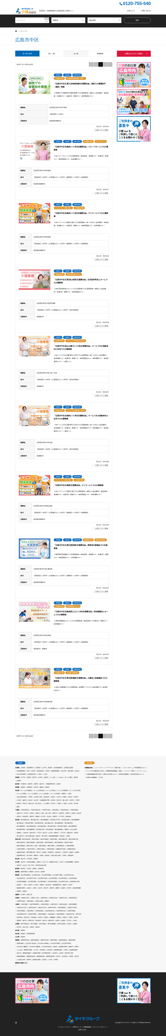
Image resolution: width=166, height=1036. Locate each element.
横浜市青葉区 (45, 839)
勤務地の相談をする (21, 963)
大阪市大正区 (42, 907)
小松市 (61, 862)
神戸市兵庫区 (62, 924)
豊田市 (52, 888)
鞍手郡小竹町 (69, 953)
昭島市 (67, 829)
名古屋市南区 (42, 881)
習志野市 (25, 816)
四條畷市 (52, 917)
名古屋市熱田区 (25, 875)
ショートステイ (99, 767)
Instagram (16, 1022)
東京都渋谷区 (39, 823)
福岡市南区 (20, 943)
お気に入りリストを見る (134, 53)
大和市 (64, 855)
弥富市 (25, 891)
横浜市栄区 (40, 842)
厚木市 (39, 852)
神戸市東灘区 (52, 924)
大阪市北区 (53, 904)
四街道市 (68, 816)
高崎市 (42, 787)
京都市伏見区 (21, 901)
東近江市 (29, 894)
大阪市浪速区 (21, 911)
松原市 (58, 920)
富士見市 (38, 803)
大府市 (36, 885)
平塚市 (42, 855)
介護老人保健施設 (91, 777)
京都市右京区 (25, 898)
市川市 (26, 813)
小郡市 (66, 950)
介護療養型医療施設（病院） (114, 771)
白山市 (25, 865)
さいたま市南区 (55, 793)
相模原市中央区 (61, 849)
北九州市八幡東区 (22, 946)
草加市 (53, 800)
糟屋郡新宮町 (41, 956)
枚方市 (45, 920)
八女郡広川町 (21, 959)
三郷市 (59, 803)
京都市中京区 (63, 898)
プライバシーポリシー (99, 1027)
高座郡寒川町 (21, 855)
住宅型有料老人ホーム (137, 774)
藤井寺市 (51, 920)
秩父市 (59, 800)
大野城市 (42, 950)
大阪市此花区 (63, 904)
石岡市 (29, 777)
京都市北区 (44, 898)
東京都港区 (49, 829)
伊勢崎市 (29, 787)
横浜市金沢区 (21, 842)
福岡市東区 (72, 940)
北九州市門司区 (66, 943)
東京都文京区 (41, 829)
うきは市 (19, 950)
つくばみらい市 (61, 777)
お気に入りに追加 (101, 130)
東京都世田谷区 (31, 826)
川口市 (59, 797)
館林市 (47, 787)
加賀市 (39, 862)
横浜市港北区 (26, 839)
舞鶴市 (47, 901)
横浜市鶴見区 (59, 842)
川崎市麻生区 (60, 846)
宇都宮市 (23, 784)
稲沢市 (30, 885)
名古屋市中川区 (31, 878)
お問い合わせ (146, 11)
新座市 (19, 803)
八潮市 (65, 803)
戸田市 (78, 800)
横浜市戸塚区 (69, 842)
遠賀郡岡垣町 (58, 950)
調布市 (56, 833)
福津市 (29, 959)
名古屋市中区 (21, 878)
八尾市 (75, 920)
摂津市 (59, 917)
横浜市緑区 (42, 846)
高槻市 (19, 920)
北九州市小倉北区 (30, 943)
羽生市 (25, 803)
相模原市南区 (21, 852)
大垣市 (29, 868)
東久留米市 (20, 836)
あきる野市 (73, 829)
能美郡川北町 (53, 862)
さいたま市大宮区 (75, 790)
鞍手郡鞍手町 (46, 953)
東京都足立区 (35, 820)
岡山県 (17, 933)
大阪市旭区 (24, 904)
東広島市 (71, 771)
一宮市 (25, 885)
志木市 (36, 800)
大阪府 (17, 904)
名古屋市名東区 (52, 881)
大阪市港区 (51, 914)
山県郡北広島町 (68, 767)
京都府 (17, 898)
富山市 (23, 859)
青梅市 (19, 833)
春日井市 (48, 885)
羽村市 (76, 833)
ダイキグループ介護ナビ (130, 1022)
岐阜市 (23, 868)
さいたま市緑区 (44, 793)
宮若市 (44, 959)
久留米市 (55, 953)
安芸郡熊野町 (21, 771)
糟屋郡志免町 (31, 956)
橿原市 (23, 930)
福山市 (77, 771)
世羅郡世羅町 (55, 771)
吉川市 (70, 803)
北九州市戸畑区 (55, 943)
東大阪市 (38, 920)
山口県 (17, 937)
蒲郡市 (65, 885)
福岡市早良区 (25, 940)
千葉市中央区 (46, 810)
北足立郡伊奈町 (21, 797)
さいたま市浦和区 (62, 790)
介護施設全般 (88, 767)
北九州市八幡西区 (34, 946)
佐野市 (36, 784)
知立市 (40, 888)
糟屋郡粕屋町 (27, 953)
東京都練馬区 (31, 829)
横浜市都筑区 (21, 846)
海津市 (35, 868)
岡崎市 (42, 885)
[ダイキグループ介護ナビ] (83, 1022)
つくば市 (52, 777)
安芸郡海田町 (58, 767)
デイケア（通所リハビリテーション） (136, 771)
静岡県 (17, 872)
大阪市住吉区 (32, 907)
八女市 (50, 959)
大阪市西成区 (39, 911)
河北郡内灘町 (31, 862)
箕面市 (63, 920)
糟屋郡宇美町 (28, 950)
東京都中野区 (21, 829)
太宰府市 (64, 956)
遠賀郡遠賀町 (73, 950)
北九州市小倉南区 (43, 943)
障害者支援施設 (124, 774)
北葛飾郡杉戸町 (44, 800)
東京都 (17, 820)
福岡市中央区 (45, 940)
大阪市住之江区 (21, 907)
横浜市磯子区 (63, 839)
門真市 (46, 917)
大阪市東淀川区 (21, 914)
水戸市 (23, 777)
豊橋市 (58, 888)
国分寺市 (32, 833)
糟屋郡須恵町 (50, 956)
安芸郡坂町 (40, 771)
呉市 (28, 771)
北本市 (70, 797)
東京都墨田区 (21, 826)
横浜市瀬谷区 (49, 842)
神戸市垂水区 (25, 924)
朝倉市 (55, 946)
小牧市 (35, 888)
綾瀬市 (44, 852)
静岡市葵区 (24, 872)
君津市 (68, 813)
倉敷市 (23, 933)
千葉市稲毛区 (25, 810)
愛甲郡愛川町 (31, 852)
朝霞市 (64, 793)
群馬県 (17, 787)
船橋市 (38, 816)
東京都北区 (20, 823)
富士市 (37, 872)
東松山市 (31, 803)
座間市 (77, 852)
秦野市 (36, 855)
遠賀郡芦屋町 (63, 946)
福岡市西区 (53, 940)
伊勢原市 (51, 852)
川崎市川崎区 (41, 849)
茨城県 (17, 777)
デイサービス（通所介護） (113, 767)
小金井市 (25, 833)
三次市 (45, 774)
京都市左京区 (53, 898)
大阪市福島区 (42, 914)
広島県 (17, 767)
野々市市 (31, 865)
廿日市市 (63, 771)
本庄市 (53, 803)
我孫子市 (19, 813)
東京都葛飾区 (75, 820)
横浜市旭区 (35, 839)
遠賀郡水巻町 (37, 959)
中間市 (71, 956)
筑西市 (46, 777)
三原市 (39, 774)
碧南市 (19, 891)
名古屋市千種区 (58, 875)
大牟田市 (49, 950)
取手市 (35, 777)
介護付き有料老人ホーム (110, 774)
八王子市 (62, 833)
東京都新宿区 (59, 823)
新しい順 (51, 53)
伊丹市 (19, 927)
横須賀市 (71, 855)
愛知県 (17, 875)
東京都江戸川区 (55, 820)
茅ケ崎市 (29, 855)
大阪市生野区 (45, 904)
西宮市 (38, 927)
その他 (101, 777)
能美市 (77, 862)
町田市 (62, 836)
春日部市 (46, 797)
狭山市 (30, 800)
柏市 (42, 813)
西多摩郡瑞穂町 (53, 836)
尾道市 (50, 767)
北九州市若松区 (46, 946)
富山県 (17, 859)
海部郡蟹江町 (57, 885)
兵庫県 (17, 924)
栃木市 (42, 784)
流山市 (49, 816)
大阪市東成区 (71, 911)
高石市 (76, 917)
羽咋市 (19, 865)
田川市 (58, 956)
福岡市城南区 (35, 940)
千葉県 (17, 810)
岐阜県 (17, 868)
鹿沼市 (30, 784)
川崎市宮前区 (50, 849)
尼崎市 (75, 924)
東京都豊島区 (73, 826)
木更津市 (61, 813)
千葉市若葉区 (74, 810)
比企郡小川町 (38, 797)
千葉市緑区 (55, 810)
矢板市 (59, 784)
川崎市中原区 (31, 849)
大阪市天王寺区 (72, 907)
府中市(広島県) (21, 774)
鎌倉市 (71, 852)
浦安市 (38, 813)
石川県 (17, 862)
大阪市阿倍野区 (34, 904)
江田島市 (38, 767)
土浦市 (70, 777)
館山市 (79, 813)
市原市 (32, 813)
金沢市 (23, 862)
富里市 (19, 816)
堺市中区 (26, 917)
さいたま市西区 (33, 793)
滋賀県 (17, 894)
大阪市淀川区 (70, 914)
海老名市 (58, 852)
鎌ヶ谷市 (48, 813)
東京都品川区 (49, 823)
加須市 (53, 797)
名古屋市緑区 (73, 878)
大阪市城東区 (73, 904)
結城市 (19, 780)
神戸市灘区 (34, 924)
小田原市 (65, 852)
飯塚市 (71, 946)
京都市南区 (30, 901)
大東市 (70, 917)
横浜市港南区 (31, 842)
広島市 (23, 767)
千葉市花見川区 (35, 810)
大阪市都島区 (60, 914)
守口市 (69, 920)
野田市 (32, 816)
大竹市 (44, 767)
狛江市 (45, 833)
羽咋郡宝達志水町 (41, 865)
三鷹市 (68, 836)
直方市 (77, 956)
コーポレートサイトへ (64, 1027)
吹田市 (65, 917)
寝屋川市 (31, 920)
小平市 (39, 833)
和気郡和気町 (31, 933)
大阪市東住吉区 (61, 911)
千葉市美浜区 (64, 810)
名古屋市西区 (53, 878)
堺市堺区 (19, 917)
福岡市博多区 (63, 940)
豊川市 (46, 888)
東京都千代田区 (62, 826)
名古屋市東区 (63, 878)
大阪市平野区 (32, 914)
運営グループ (77, 1027)
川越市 (64, 797)
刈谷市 (70, 885)
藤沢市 (47, 855)
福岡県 (17, 940)
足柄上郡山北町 (56, 855)
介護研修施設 (87, 1027)
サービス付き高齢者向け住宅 (95, 771)
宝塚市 (32, 927)
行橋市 (56, 959)
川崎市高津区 (70, 846)
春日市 (19, 953)
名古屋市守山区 (63, 881)
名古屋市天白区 (69, 875)
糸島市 (77, 946)
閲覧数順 (100, 53)
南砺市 (36, 859)
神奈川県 (18, 839)
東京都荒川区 (25, 820)
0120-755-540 (137, 3)
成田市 (55, 816)
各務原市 (41, 868)
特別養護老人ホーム (140, 767)
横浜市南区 (51, 846)
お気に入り (131, 11)
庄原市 (47, 771)
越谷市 (25, 800)
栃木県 (17, 784)
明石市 (69, 924)
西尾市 (63, 888)
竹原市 (33, 771)
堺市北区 (78, 914)
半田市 (69, 888)
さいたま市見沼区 (39, 790)
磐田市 (31, 872)
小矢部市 (29, 859)
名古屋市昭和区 (46, 875)
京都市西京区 (73, 898)
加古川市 (25, 927)
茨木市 (40, 917)
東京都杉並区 (69, 823)
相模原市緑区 (71, 849)
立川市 (50, 833)
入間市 (30, 797)
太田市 (36, 787)
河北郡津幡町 (69, 862)
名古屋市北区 (36, 875)
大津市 (23, 894)
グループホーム (128, 767)
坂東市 (76, 777)
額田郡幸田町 (21, 888)
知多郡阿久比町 (75, 881)
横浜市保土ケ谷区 (32, 846)
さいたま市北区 (51, 790)
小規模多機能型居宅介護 (93, 774)
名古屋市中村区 (42, 878)
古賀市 (61, 953)
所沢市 (72, 800)
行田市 (76, 797)
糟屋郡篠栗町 (21, 956)
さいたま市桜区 (21, 793)
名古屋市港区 (32, 881)
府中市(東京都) (29, 836)
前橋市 (23, 787)
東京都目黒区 (59, 829)
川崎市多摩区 (21, 849)
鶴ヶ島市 (65, 800)
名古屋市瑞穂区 (21, 881)
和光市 (76, 803)
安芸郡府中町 (32, 774)
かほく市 (45, 862)
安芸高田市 (30, 767)
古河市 (40, 777)
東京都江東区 (29, 823)
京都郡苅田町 (37, 953)
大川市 (36, 950)
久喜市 (19, 800)
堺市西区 (34, 917)
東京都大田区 (66, 820)
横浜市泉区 (53, 839)
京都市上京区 (35, 898)
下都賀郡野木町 (50, 784)
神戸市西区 (42, 924)
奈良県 (17, 930)
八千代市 (61, 816)
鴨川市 (55, 813)
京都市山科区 (39, 901)
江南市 (29, 888)
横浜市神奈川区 (73, 839)
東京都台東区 (42, 826)
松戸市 (43, 816)
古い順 (76, 53)
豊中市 (25, 920)
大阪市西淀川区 (50, 911)
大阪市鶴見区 (62, 907)
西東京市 (69, 833)
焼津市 (43, 872)
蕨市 (18, 807)
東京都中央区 (52, 826)
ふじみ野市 (46, 803)
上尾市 (69, 793)
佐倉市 (73, 813)
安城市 (19, 885)
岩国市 (23, 937)
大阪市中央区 (52, 907)
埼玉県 (17, 790)
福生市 (38, 836)
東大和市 (44, 836)
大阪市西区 (30, 911)
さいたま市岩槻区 (26, 790)
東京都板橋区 (45, 820)
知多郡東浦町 (77, 888)
